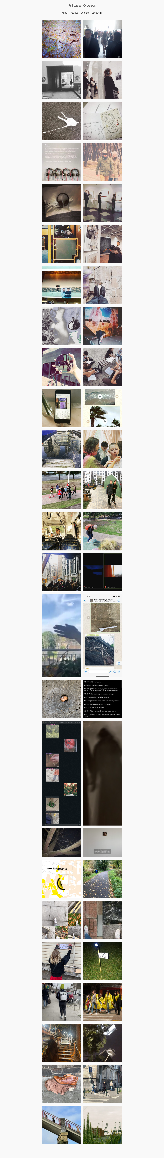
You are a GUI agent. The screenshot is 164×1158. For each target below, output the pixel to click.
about (65, 13)
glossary (97, 13)
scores (85, 13)
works (74, 13)
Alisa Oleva (82, 5)
